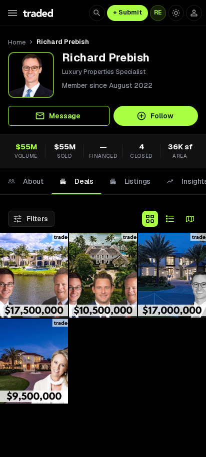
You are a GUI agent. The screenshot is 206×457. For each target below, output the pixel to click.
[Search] (97, 13)
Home (17, 42)
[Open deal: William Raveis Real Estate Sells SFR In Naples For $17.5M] (34, 275)
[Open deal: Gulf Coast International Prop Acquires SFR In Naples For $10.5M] (103, 275)
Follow (162, 115)
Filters (37, 218)
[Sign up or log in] (194, 13)
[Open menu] (12, 12)
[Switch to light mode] (176, 13)
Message (64, 115)
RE (158, 12)
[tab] (26, 181)
